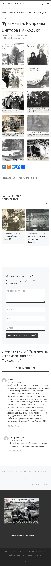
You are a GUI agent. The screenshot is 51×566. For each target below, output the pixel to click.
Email (10, 319)
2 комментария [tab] (25, 368)
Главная (4, 13)
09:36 (19, 382)
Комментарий (16, 291)
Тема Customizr (36, 555)
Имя (9, 309)
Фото (11, 13)
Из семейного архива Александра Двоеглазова (36, 239)
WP (19, 555)
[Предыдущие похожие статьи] (41, 202)
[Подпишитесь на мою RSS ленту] (25, 561)
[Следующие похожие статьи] (46, 202)
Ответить (13, 426)
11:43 (21, 440)
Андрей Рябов (8, 36)
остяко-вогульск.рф (20, 552)
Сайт (10, 328)
